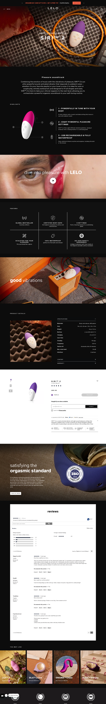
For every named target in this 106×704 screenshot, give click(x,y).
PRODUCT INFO (7, 700)
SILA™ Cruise (35, 678)
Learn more (81, 417)
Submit (91, 406)
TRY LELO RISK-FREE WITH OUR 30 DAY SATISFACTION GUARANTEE (53, 3)
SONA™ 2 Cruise (91, 678)
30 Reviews (24, 518)
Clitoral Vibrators (7, 680)
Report (49, 572)
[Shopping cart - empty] (101, 9)
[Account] (96, 9)
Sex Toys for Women (62, 680)
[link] (15, 518)
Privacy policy (62, 410)
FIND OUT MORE (15, 493)
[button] (4, 9)
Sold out (98, 700)
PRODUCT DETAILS (26, 700)
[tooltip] (90, 519)
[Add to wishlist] (97, 381)
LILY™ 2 (6, 678)
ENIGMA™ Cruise (64, 678)
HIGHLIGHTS (16, 700)
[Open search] (91, 9)
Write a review (90, 528)
